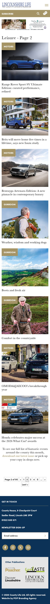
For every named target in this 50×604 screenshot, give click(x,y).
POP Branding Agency (24, 598)
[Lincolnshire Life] (16, 4)
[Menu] (46, 5)
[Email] (28, 547)
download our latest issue (18, 456)
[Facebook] (5, 547)
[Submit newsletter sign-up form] (45, 535)
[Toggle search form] (38, 13)
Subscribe (7, 13)
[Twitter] (20, 547)
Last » (25, 484)
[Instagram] (13, 547)
